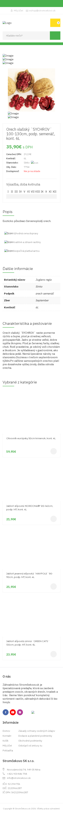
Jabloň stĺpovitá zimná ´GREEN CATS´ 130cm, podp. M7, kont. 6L (28, 643)
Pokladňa (8, 750)
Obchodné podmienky (30, 740)
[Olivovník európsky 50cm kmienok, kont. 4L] (31, 393)
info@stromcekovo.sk (19, 778)
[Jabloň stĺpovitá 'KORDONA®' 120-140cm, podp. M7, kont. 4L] (31, 460)
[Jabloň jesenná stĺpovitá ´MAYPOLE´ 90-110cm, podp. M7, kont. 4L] (31, 528)
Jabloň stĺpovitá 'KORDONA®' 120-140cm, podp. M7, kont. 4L (29, 508)
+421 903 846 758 (17, 773)
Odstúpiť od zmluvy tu (30, 745)
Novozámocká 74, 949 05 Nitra (23, 769)
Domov (6, 730)
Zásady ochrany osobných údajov (36, 730)
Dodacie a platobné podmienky (35, 735)
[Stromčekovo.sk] (7, 23)
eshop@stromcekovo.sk (42, 10)
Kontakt (7, 735)
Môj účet (18, 10)
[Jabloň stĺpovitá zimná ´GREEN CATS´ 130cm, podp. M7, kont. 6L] (31, 596)
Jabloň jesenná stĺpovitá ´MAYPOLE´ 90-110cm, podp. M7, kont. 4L (29, 575)
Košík (5, 740)
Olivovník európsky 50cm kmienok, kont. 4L (31, 438)
